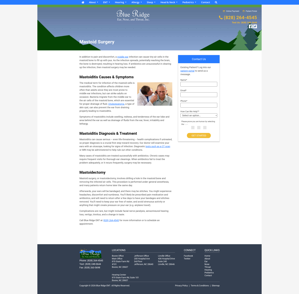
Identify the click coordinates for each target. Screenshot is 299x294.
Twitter (187, 258)
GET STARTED (199, 135)
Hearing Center (119, 274)
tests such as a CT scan (158, 146)
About (92, 2)
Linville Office (164, 256)
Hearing (119, 2)
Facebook (188, 256)
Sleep (150, 2)
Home (82, 2)
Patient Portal (251, 11)
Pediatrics (188, 2)
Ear (206, 261)
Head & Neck (167, 2)
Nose (207, 264)
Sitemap (216, 285)
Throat (208, 267)
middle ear (122, 56)
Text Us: (244, 22)
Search (216, 2)
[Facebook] (251, 26)
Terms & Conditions (200, 285)
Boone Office (118, 256)
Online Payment (232, 11)
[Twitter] (255, 26)
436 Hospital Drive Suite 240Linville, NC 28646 (166, 261)
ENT (105, 2)
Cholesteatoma (116, 104)
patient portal (187, 70)
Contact (205, 2)
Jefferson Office (141, 256)
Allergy (135, 2)
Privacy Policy (181, 285)
